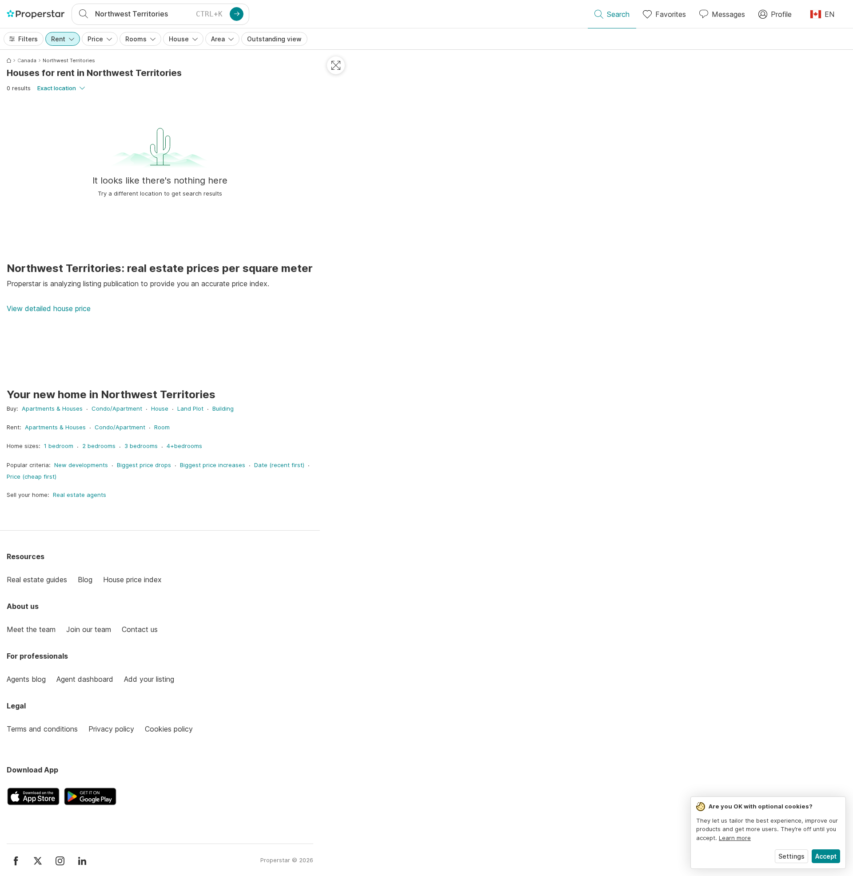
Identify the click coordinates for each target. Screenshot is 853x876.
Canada (26, 60)
